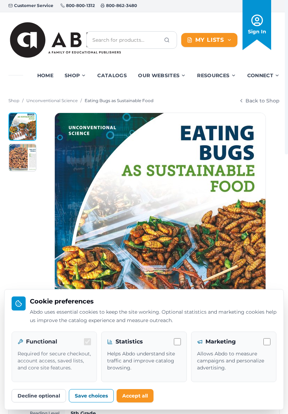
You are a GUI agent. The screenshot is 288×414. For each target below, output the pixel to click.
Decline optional (39, 396)
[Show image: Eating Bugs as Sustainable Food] (22, 127)
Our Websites (158, 75)
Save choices (91, 396)
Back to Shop (263, 101)
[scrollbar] (286, 77)
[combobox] (126, 40)
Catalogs (112, 75)
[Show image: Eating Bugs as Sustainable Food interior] (22, 157)
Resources (213, 75)
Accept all (135, 396)
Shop (72, 75)
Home (45, 75)
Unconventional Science (52, 100)
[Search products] (167, 40)
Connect (260, 75)
